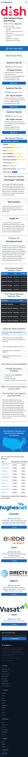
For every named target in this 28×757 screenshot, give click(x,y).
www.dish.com (12, 166)
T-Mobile (3, 707)
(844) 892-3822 (15, 48)
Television (15, 172)
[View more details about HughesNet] (14, 506)
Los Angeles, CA (5, 468)
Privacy (3, 660)
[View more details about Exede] (14, 540)
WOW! (3, 712)
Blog (3, 722)
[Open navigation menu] (26, 2)
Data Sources (5, 729)
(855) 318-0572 (21, 169)
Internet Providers (5, 669)
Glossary (4, 727)
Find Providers (14, 638)
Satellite (14, 524)
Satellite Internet (5, 683)
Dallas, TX (4, 483)
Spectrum (4, 700)
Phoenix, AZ (4, 480)
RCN (3, 710)
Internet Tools (5, 724)
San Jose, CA (5, 486)
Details (15, 527)
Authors (3, 744)
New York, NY (5, 465)
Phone (19, 524)
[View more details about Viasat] (14, 607)
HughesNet (4, 705)
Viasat (3, 703)
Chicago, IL (4, 471)
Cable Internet (5, 676)
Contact (3, 746)
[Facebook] (3, 753)
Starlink (3, 714)
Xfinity (3, 695)
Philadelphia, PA (5, 477)
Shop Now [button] (15, 83)
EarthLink (4, 693)
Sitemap (3, 734)
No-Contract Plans (6, 686)
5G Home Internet (5, 674)
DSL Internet (4, 678)
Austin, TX (4, 492)
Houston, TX (4, 474)
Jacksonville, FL (5, 489)
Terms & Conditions (9, 660)
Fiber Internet (5, 671)
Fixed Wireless (5, 681)
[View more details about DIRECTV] (14, 573)
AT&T (3, 698)
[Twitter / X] (6, 753)
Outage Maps (5, 732)
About (3, 742)
